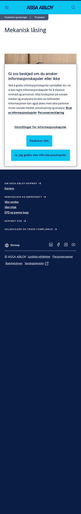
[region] (40, 115)
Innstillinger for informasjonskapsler (40, 127)
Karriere (9, 188)
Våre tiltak (10, 207)
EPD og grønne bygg (17, 212)
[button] (40, 17)
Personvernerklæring (51, 112)
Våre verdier (12, 202)
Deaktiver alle (39, 140)
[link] (18, 17)
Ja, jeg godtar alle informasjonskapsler (40, 155)
